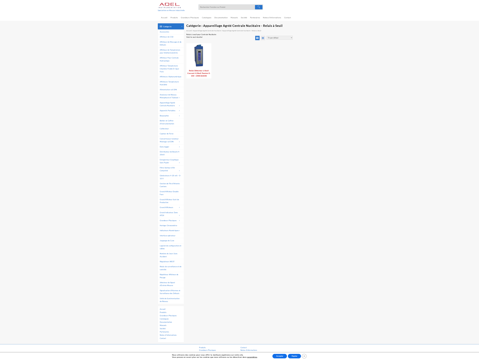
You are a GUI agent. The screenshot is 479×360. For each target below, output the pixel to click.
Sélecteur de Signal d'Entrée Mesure (167, 284)
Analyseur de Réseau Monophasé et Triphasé (169, 96)
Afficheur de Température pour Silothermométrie (170, 51)
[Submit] (258, 7)
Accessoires (164, 32)
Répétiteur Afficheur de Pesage (169, 276)
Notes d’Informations (168, 335)
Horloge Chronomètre (168, 225)
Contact (163, 338)
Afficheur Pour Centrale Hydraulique (169, 59)
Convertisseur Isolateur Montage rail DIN (169, 140)
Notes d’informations (248, 350)
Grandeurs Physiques (168, 220)
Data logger (164, 147)
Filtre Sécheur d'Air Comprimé (167, 169)
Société (163, 329)
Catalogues (164, 319)
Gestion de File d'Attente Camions (170, 185)
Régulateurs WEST (167, 262)
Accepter (279, 356)
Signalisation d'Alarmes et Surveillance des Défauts (170, 291)
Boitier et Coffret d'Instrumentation (167, 122)
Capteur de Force (167, 134)
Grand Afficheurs (166, 207)
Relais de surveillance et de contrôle (170, 268)
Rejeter (294, 356)
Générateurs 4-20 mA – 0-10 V (170, 177)
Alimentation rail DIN (168, 90)
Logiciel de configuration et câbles (170, 247)
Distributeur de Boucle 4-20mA (170, 153)
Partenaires (164, 332)
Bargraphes (164, 116)
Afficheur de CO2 (167, 37)
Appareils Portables (167, 111)
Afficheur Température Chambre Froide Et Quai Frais (169, 69)
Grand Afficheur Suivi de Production (169, 201)
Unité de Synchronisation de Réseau (170, 299)
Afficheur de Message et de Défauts (170, 43)
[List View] (263, 38)
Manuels (163, 325)
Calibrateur (164, 129)
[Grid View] (257, 38)
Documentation (166, 322)
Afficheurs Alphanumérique (170, 77)
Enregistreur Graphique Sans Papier (169, 161)
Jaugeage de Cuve (167, 241)
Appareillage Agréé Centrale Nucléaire (167, 104)
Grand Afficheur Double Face (169, 193)
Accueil (163, 309)
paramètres (252, 357)
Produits (163, 312)
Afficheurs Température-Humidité (169, 83)
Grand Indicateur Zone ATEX (169, 214)
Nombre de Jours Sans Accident (169, 255)
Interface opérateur (167, 236)
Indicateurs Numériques (169, 230)
